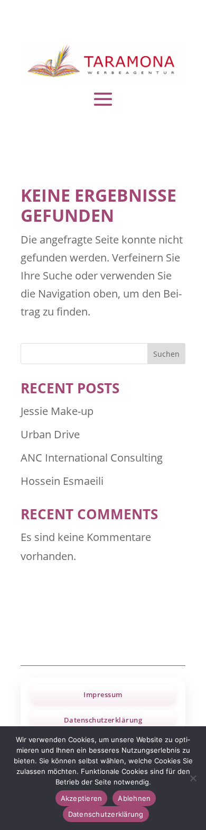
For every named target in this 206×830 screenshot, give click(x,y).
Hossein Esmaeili (62, 481)
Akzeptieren (81, 798)
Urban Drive (50, 434)
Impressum (103, 694)
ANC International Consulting (92, 457)
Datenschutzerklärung (103, 720)
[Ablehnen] (193, 778)
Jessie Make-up (57, 411)
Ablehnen (134, 798)
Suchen (166, 354)
